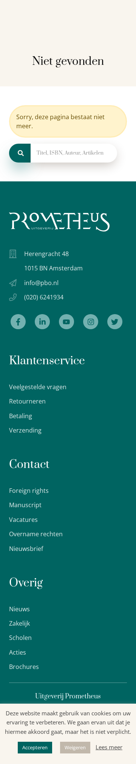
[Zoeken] (20, 153)
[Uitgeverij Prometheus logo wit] (59, 222)
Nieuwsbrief (26, 549)
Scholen (20, 638)
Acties (17, 652)
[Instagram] (90, 321)
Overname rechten (36, 534)
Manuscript (25, 505)
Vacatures (23, 519)
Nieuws (19, 609)
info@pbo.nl (41, 283)
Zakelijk (19, 623)
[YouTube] (66, 321)
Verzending (25, 430)
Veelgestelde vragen (37, 387)
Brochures (24, 667)
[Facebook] (18, 321)
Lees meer (109, 747)
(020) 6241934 (43, 297)
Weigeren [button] (75, 747)
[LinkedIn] (42, 321)
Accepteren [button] (35, 747)
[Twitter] (114, 321)
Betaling (20, 416)
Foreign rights (29, 490)
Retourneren (27, 401)
